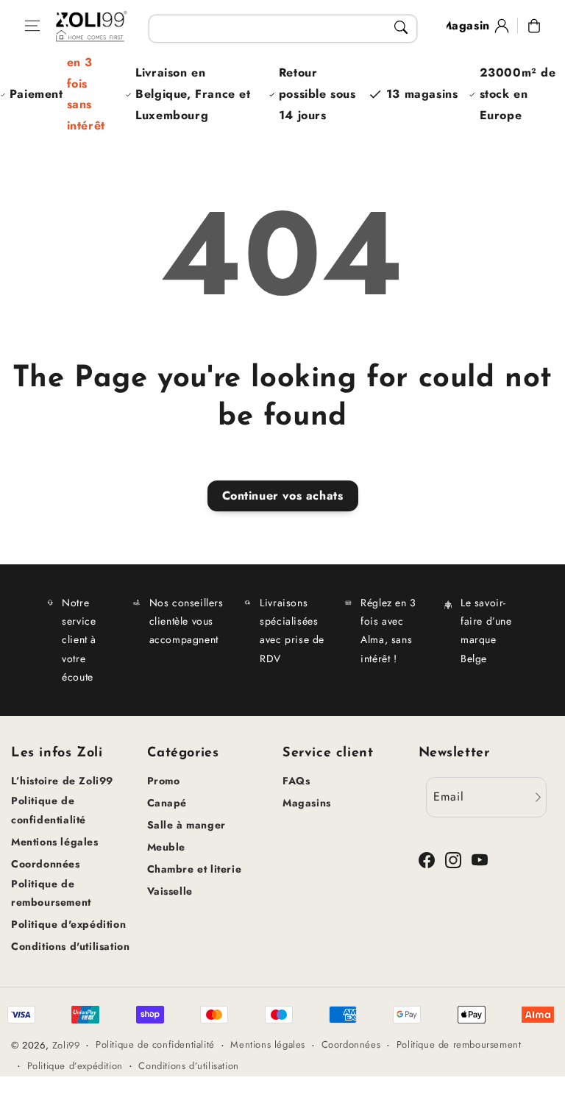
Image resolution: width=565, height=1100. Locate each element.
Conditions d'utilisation (70, 946)
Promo (163, 780)
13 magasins (422, 93)
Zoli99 (66, 1045)
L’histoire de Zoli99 (62, 780)
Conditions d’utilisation (188, 1066)
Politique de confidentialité (48, 809)
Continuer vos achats (283, 495)
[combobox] (283, 29)
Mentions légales (55, 841)
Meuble (166, 847)
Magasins (306, 802)
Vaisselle (170, 891)
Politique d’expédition (75, 1066)
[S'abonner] (538, 797)
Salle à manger (186, 824)
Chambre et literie (194, 869)
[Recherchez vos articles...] (401, 27)
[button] (32, 26)
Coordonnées (45, 863)
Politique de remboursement (51, 892)
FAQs (296, 780)
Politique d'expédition (68, 924)
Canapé (167, 802)
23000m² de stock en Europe (518, 94)
